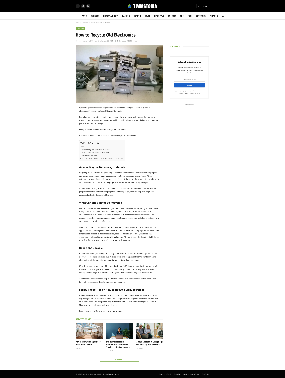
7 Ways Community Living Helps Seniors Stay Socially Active (149, 343)
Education (201, 16)
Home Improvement (180, 374)
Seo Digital (205, 374)
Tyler (79, 41)
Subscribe (202, 6)
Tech (189, 16)
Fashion (126, 16)
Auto (84, 16)
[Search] (222, 15)
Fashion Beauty (195, 374)
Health (137, 16)
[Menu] (77, 15)
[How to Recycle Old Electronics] (119, 74)
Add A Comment (119, 359)
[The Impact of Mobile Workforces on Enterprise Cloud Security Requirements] (119, 331)
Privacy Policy (188, 93)
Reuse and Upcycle (89, 155)
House (147, 16)
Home (161, 374)
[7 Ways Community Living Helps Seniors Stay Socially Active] (149, 331)
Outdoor (172, 16)
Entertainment (110, 16)
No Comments (121, 41)
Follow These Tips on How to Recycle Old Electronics (102, 158)
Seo (182, 16)
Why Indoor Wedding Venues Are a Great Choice (88, 343)
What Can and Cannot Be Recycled (95, 152)
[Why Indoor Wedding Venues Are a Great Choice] (89, 331)
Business (95, 16)
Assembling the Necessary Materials (96, 149)
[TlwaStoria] (142, 6)
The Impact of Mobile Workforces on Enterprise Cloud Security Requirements (118, 345)
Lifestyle (159, 16)
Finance (214, 16)
